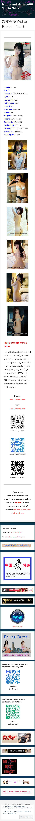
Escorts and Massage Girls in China (15, 6)
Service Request (17, 804)
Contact (27, 804)
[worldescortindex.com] (16, 742)
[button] (32, 3)
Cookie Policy (12, 813)
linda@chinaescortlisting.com (15, 537)
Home (7, 804)
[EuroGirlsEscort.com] (17, 591)
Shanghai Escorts (17, 626)
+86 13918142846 (17, 399)
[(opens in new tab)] (17, 452)
